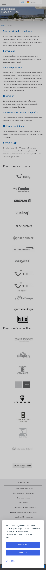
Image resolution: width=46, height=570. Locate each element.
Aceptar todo (23, 544)
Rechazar (23, 552)
